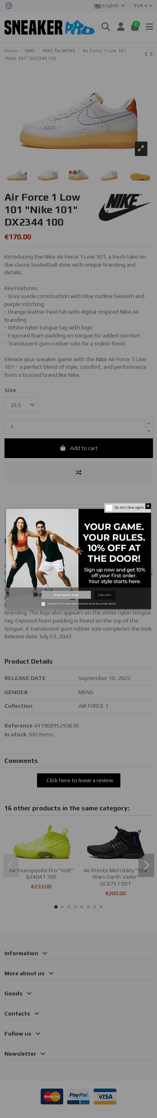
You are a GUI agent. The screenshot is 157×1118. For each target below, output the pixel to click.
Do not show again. (129, 508)
